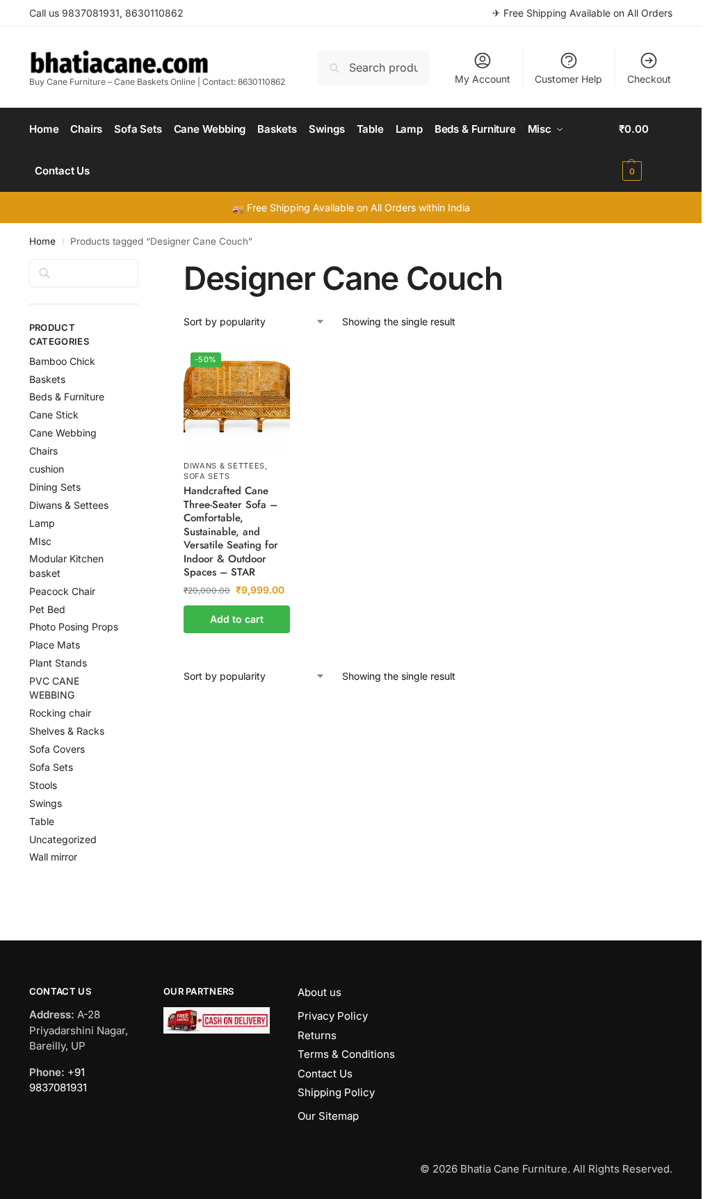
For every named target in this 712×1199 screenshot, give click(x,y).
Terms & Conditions (346, 1054)
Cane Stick (54, 415)
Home (42, 241)
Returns (317, 1035)
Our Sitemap (328, 1116)
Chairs (43, 451)
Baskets (47, 379)
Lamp (42, 523)
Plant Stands (58, 663)
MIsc (40, 541)
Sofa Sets (206, 476)
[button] (645, 150)
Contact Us (325, 1073)
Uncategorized (63, 839)
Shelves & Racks (66, 731)
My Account (482, 79)
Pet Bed (47, 609)
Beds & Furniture (66, 396)
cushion (46, 469)
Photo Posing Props (73, 627)
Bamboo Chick (62, 361)
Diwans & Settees (224, 466)
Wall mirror (53, 857)
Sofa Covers (57, 749)
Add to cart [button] (237, 619)
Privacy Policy (333, 1015)
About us (319, 992)
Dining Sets (55, 487)
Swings (45, 803)
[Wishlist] (269, 366)
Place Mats (54, 645)
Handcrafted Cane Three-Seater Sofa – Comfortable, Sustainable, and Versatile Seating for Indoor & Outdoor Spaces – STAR (231, 532)
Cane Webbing (63, 433)
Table (41, 821)
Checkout (649, 79)
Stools (43, 785)
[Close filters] (142, 267)
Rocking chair (60, 713)
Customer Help (568, 79)
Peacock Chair (62, 591)
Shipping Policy (336, 1092)
